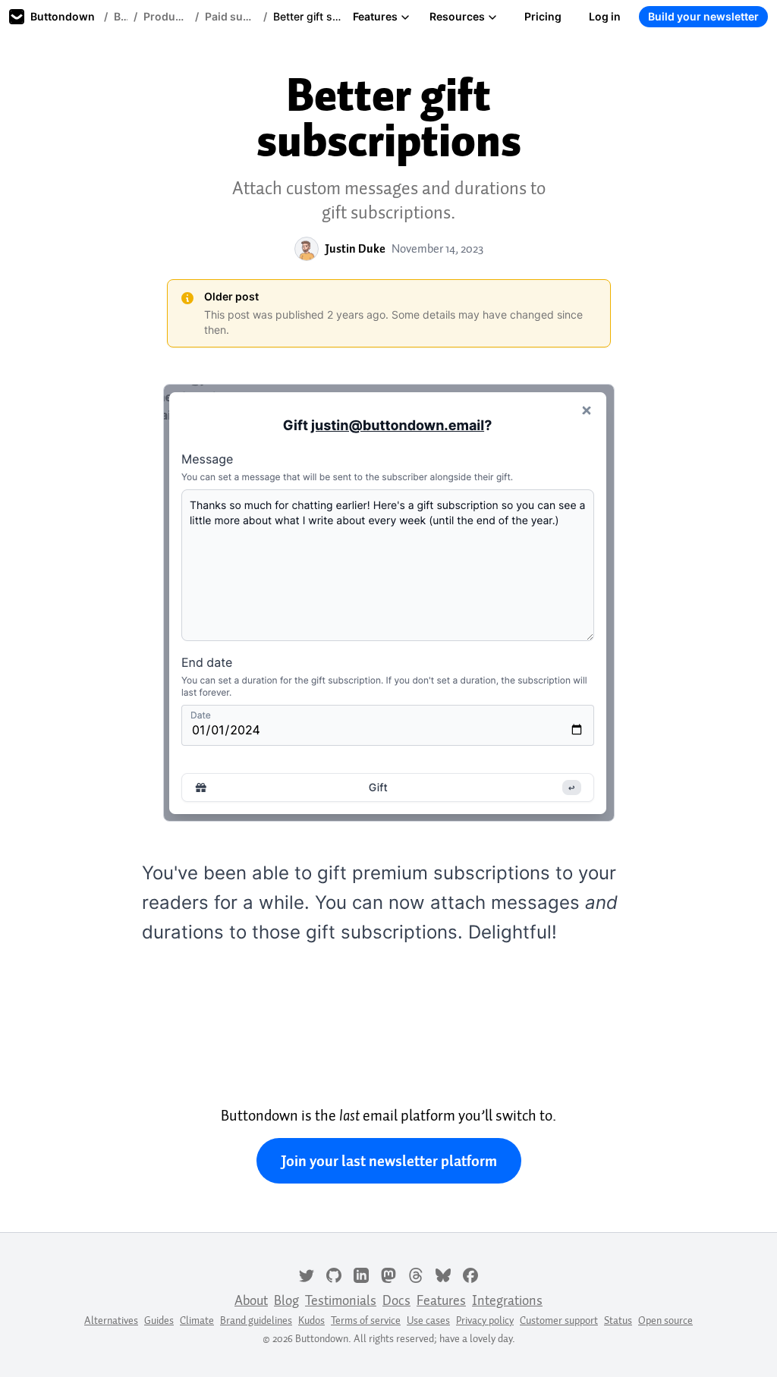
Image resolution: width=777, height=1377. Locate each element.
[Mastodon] (388, 1274)
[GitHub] (333, 1274)
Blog (120, 16)
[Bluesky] (443, 1274)
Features (375, 16)
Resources (457, 16)
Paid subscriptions (231, 16)
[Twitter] (306, 1274)
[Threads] (415, 1274)
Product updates (166, 16)
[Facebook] (470, 1274)
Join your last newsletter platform (389, 1160)
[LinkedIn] (361, 1274)
